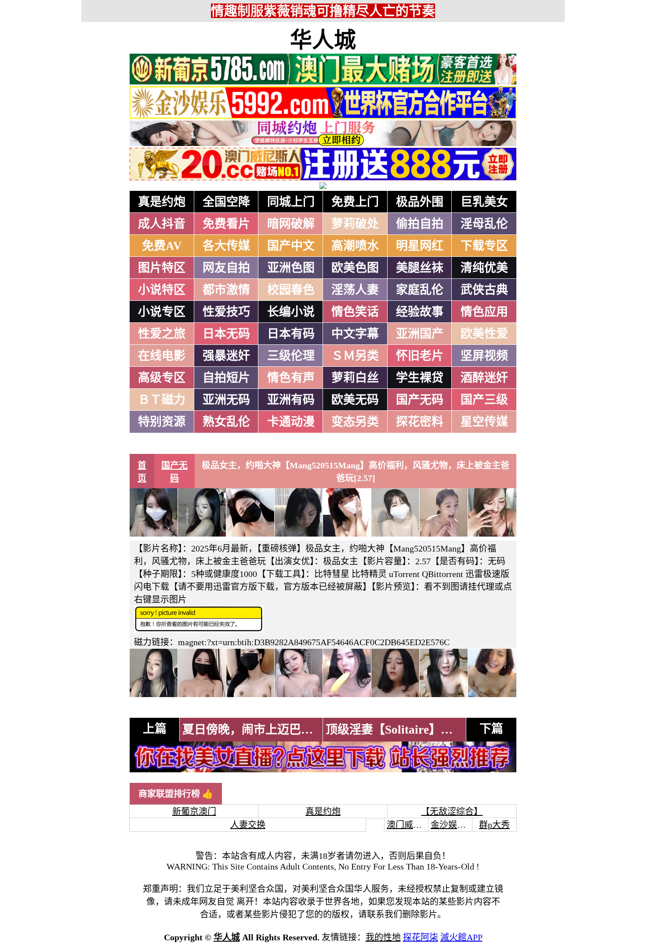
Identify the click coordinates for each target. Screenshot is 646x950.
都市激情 (226, 289)
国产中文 (291, 245)
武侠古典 (484, 289)
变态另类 (355, 421)
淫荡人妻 (355, 289)
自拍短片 (226, 377)
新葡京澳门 (194, 811)
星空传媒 (484, 421)
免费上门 (355, 201)
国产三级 (484, 399)
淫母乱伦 (484, 223)
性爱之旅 (161, 333)
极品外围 (419, 201)
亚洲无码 (226, 399)
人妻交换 (247, 824)
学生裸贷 (419, 377)
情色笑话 (355, 311)
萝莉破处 (355, 223)
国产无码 (419, 399)
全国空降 (226, 201)
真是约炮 (161, 201)
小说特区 (161, 289)
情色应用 (484, 311)
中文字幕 (355, 333)
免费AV (162, 245)
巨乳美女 (484, 201)
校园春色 (291, 289)
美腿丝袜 (419, 267)
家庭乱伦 (419, 289)
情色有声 (291, 377)
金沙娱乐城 (453, 824)
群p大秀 (494, 824)
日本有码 (291, 333)
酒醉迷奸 (484, 377)
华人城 (323, 40)
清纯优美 (484, 267)
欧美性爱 (484, 333)
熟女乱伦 (226, 421)
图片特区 (161, 267)
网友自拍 (226, 267)
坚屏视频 (484, 355)
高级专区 (161, 377)
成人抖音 (161, 223)
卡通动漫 (291, 421)
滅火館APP (461, 937)
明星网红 (419, 245)
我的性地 (383, 937)
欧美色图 (355, 267)
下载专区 (484, 245)
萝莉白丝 (355, 377)
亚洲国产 (419, 333)
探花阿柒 (420, 937)
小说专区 (161, 311)
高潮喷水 (355, 245)
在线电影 (161, 355)
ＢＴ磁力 (161, 399)
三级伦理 (291, 355)
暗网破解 (291, 223)
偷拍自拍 (419, 223)
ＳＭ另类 (355, 355)
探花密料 (419, 421)
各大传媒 (226, 245)
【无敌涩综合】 (452, 811)
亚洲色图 (291, 267)
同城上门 (291, 201)
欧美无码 (355, 399)
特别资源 (161, 421)
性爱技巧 (226, 311)
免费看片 (226, 223)
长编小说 (291, 311)
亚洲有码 (291, 399)
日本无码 (226, 333)
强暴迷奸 (226, 355)
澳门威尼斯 (409, 824)
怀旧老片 (419, 355)
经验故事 (419, 311)
